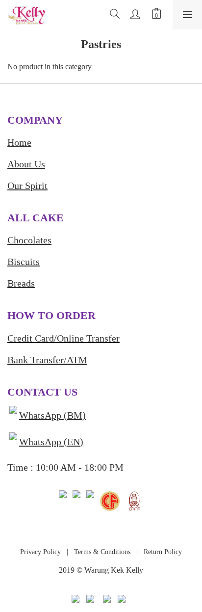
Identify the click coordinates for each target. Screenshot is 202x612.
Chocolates (29, 240)
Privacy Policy (40, 552)
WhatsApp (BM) (52, 415)
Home (19, 142)
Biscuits (23, 261)
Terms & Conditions (101, 552)
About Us (26, 164)
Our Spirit (27, 185)
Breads (21, 283)
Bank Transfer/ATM (47, 359)
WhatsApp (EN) (51, 441)
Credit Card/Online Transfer (63, 338)
